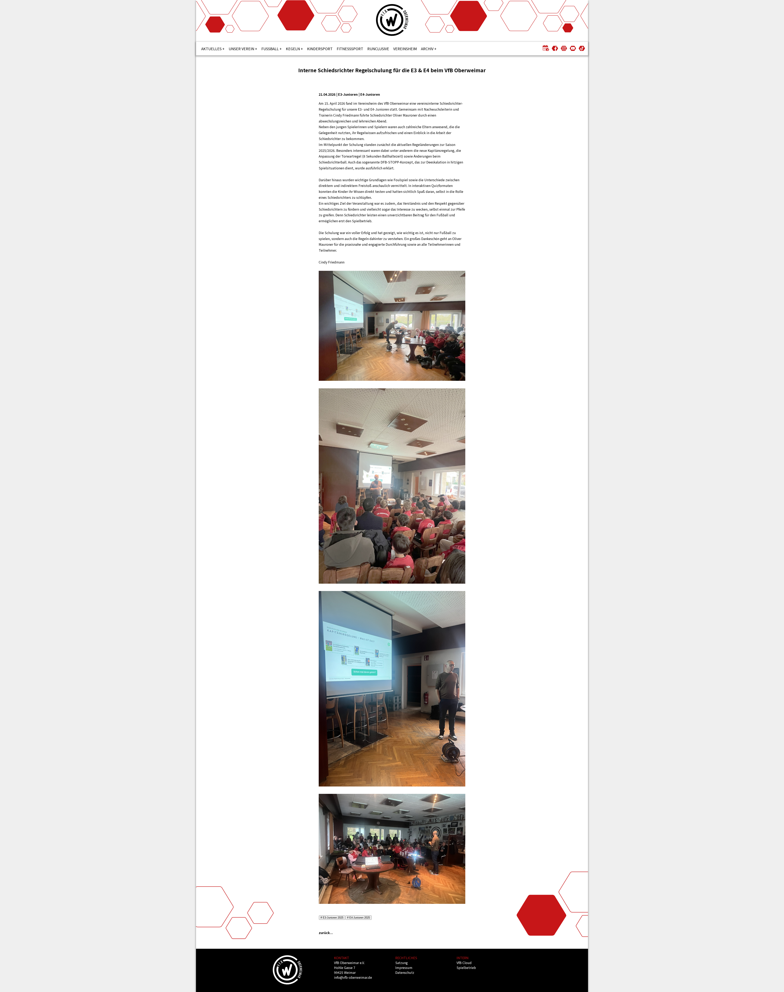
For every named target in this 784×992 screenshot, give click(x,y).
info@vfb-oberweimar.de (353, 977)
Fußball (270, 48)
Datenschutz (404, 972)
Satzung (401, 962)
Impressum (403, 967)
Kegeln (293, 48)
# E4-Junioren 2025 (358, 917)
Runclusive (378, 48)
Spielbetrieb (466, 967)
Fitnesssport (350, 48)
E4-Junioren (370, 94)
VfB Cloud (464, 962)
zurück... (326, 932)
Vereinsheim (405, 48)
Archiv (427, 48)
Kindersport (320, 48)
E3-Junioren (348, 94)
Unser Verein (241, 48)
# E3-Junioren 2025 (332, 917)
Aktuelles (211, 48)
